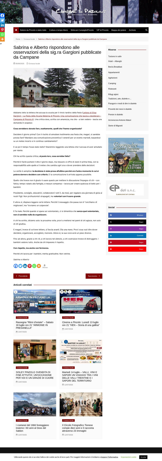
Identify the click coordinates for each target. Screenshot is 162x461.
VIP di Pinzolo (103, 30)
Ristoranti (112, 89)
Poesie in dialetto (115, 115)
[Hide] (1, 44)
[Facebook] (16, 266)
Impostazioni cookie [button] (128, 457)
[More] (39, 266)
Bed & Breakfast (115, 67)
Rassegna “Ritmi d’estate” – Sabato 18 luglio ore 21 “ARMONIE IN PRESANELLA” (34, 325)
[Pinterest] (30, 266)
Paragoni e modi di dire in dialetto (122, 104)
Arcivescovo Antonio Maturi (119, 120)
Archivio (132, 30)
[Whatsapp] (34, 266)
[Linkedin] (25, 266)
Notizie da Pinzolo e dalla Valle (33, 30)
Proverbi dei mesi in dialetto (120, 109)
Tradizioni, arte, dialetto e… (119, 99)
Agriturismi (112, 78)
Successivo (92, 276)
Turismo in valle (115, 56)
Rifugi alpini (113, 94)
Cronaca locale (34, 64)
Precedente (23, 276)
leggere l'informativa (109, 457)
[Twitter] (20, 266)
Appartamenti (114, 72)
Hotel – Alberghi (115, 61)
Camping (112, 83)
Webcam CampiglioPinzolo (82, 30)
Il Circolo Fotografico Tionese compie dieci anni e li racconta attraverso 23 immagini (78, 428)
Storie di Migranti (115, 126)
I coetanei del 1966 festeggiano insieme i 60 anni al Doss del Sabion (32, 428)
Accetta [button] (143, 457)
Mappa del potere (118, 30)
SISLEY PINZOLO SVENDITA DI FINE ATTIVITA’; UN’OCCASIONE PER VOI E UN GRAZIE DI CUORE (34, 375)
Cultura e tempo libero (58, 30)
